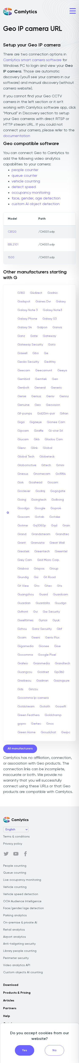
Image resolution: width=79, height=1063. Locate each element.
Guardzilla (43, 603)
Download (10, 985)
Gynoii (43, 620)
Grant (21, 542)
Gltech (46, 465)
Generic (56, 387)
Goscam (23, 517)
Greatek (23, 551)
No (54, 1050)
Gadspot (23, 301)
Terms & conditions (16, 836)
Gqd (54, 525)
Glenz (21, 448)
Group (54, 568)
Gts (59, 585)
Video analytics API (16, 965)
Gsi (36, 577)
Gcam (21, 637)
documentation (16, 136)
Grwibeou (24, 680)
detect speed (24, 187)
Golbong (57, 499)
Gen (55, 379)
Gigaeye (35, 422)
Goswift (60, 706)
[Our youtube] (16, 854)
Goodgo (23, 508)
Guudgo (60, 603)
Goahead (35, 482)
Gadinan (42, 680)
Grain (66, 525)
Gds (20, 689)
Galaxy (61, 301)
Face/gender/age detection (23, 908)
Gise (57, 646)
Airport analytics (14, 936)
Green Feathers (28, 715)
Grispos (39, 568)
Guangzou (24, 672)
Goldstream (26, 706)
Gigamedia (25, 646)
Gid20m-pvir (46, 413)
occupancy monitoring (31, 193)
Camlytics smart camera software (32, 60)
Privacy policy (12, 843)
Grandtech (62, 663)
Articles (8, 1000)
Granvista (37, 542)
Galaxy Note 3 (27, 310)
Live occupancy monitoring (22, 879)
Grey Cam (24, 560)
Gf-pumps (24, 413)
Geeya (62, 370)
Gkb (37, 439)
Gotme (22, 525)
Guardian (24, 603)
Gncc (50, 723)
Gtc (36, 585)
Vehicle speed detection (20, 894)
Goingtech (38, 499)
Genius (36, 396)
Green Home (26, 732)
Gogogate (57, 491)
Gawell (22, 353)
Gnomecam (41, 473)
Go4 (20, 482)
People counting (14, 865)
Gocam (52, 482)
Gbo (35, 353)
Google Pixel (47, 654)
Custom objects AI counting (23, 972)
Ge (46, 353)
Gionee (44, 646)
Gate (34, 336)
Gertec (36, 723)
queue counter (24, 176)
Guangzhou (25, 594)
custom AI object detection (36, 204)
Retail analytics (14, 929)
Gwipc (65, 732)
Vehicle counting (15, 887)
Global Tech (25, 456)
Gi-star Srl (55, 430)
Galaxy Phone (27, 318)
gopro (21, 723)
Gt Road (49, 577)
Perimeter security (16, 958)
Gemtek (41, 379)
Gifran (64, 413)
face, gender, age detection (36, 198)
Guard (43, 594)
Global (47, 448)
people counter (25, 170)
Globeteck (47, 456)
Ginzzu (33, 689)
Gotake (54, 517)
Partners (9, 1008)
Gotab (39, 517)
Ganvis (57, 327)
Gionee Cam (56, 422)
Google (40, 508)
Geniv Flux (52, 637)
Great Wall (57, 542)
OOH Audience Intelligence (22, 901)
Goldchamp (53, 715)
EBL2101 (13, 244)
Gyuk (56, 620)
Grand (21, 534)
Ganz (21, 336)
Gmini (60, 465)
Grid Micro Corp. (48, 560)
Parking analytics (15, 915)
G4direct (36, 292)
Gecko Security (28, 361)
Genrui (64, 396)
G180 (21, 292)
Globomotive (26, 465)
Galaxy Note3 (52, 310)
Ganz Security (42, 629)
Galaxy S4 (24, 327)
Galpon (42, 327)
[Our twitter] (6, 854)
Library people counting (19, 951)
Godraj (40, 491)
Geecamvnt (43, 370)
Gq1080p (39, 525)
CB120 (12, 231)
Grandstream (40, 534)
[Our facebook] (25, 854)
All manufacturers (20, 748)
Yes (24, 1050)
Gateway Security (30, 344)
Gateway (49, 336)
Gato (52, 344)
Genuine (23, 405)
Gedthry (50, 361)
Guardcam (60, 594)
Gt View (23, 585)
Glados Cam (54, 439)
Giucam (23, 439)
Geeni (35, 637)
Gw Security (51, 611)
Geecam (23, 370)
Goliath (45, 706)
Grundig (23, 577)
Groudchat (48, 732)
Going (21, 499)
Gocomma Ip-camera (33, 697)
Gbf (59, 629)
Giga (20, 422)
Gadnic (52, 292)
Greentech (42, 551)
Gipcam (23, 430)
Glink (34, 448)
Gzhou (22, 629)
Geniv (50, 396)
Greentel (61, 551)
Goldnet (43, 672)
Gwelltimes (25, 620)
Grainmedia (41, 663)
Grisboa (23, 568)
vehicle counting (26, 181)
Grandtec (62, 534)
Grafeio (22, 663)
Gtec (48, 585)
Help (6, 1016)
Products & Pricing (17, 992)
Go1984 (60, 473)
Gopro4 (55, 508)
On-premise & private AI (20, 922)
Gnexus (22, 473)
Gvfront (22, 611)
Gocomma (25, 654)
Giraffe (38, 430)
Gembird (23, 379)
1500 (11, 257)
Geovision (53, 405)
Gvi (35, 611)
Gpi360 (59, 672)
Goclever (23, 491)
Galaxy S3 (49, 318)
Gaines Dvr (43, 301)
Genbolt (23, 387)
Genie (21, 396)
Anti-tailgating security (19, 943)
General (40, 387)
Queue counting (14, 872)
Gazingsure (62, 680)
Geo (38, 405)
